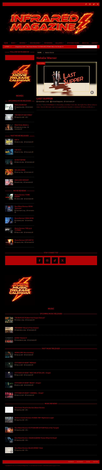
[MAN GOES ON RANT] (9, 182)
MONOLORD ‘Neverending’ (24, 352)
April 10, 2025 (19, 142)
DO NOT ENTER (20, 160)
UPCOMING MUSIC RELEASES (51, 314)
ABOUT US (85, 43)
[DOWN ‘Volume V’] (9, 340)
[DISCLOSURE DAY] (9, 107)
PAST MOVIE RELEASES (20, 136)
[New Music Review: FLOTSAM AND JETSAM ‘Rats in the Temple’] (9, 430)
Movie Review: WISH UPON (24, 218)
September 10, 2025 (21, 127)
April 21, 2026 (19, 385)
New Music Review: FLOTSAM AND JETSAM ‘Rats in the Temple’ (37, 428)
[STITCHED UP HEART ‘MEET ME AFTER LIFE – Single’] (9, 375)
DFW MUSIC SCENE (73, 43)
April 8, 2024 (19, 182)
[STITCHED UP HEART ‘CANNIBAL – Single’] (9, 395)
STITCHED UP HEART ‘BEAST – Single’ (28, 383)
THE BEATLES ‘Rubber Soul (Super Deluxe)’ (30, 318)
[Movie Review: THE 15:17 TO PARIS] (9, 230)
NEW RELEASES (35, 43)
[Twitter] (97, 4)
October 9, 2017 (20, 220)
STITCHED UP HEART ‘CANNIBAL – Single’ (29, 393)
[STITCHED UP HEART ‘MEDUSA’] (9, 365)
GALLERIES (58, 43)
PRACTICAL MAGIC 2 (22, 125)
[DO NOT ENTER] (9, 162)
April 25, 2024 (19, 172)
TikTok (88, 461)
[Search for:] (87, 46)
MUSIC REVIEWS (51, 404)
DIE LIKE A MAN (20, 170)
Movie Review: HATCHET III (24, 240)
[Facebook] (86, 4)
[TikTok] (94, 4)
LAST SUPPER (44, 98)
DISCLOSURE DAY (21, 105)
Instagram (80, 461)
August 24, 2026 (20, 410)
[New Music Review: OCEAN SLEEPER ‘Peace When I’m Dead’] (9, 440)
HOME (6, 43)
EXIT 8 (17, 140)
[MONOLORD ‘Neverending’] (9, 355)
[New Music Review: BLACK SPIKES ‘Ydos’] (9, 450)
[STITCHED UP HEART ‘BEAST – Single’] (9, 385)
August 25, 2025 (20, 107)
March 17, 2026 (20, 395)
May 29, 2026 (19, 355)
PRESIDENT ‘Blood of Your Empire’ (27, 328)
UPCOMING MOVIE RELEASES (19, 101)
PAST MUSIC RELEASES (51, 349)
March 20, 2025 (20, 162)
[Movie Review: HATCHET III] (9, 242)
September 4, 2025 (21, 330)
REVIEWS (22, 43)
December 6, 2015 (20, 210)
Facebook (71, 461)
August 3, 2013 (19, 242)
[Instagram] (90, 4)
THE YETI (18, 150)
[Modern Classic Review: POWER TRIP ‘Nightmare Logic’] (9, 420)
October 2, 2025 (20, 320)
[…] (94, 107)
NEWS (13, 43)
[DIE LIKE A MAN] (9, 172)
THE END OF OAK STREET (23, 115)
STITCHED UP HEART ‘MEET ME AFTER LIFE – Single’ (33, 373)
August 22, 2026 (20, 117)
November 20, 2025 (21, 340)
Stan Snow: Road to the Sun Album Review (30, 407)
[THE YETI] (9, 152)
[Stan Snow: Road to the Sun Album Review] (9, 410)
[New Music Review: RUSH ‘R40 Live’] (9, 209)
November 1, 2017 (43, 101)
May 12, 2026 (19, 365)
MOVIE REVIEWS (19, 191)
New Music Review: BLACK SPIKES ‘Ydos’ (29, 448)
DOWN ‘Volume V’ (21, 338)
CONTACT (95, 43)
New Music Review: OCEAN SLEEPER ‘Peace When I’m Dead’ (36, 438)
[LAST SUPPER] (66, 79)
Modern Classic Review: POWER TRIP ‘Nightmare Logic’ (34, 418)
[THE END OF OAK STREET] (9, 117)
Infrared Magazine (57, 101)
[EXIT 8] (9, 142)
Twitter (95, 461)
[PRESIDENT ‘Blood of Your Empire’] (9, 330)
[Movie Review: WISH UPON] (9, 220)
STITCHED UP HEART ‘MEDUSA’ (25, 363)
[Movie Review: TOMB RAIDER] (9, 197)
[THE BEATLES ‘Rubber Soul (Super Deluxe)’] (9, 320)
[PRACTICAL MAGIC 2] (9, 127)
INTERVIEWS (48, 43)
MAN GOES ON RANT (22, 180)
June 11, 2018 (19, 198)
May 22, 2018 (19, 232)
